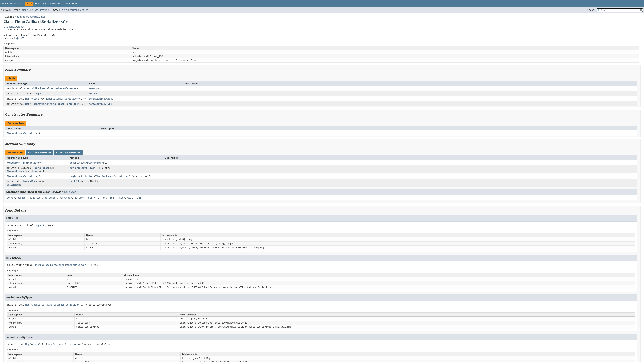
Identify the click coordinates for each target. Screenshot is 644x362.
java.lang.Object (13, 26)
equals (21, 197)
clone (10, 197)
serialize (76, 181)
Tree (44, 4)
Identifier (39, 104)
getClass (50, 197)
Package (18, 4)
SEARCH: (591, 10)
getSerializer (78, 168)
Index (67, 4)
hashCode (65, 197)
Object (18, 38)
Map (27, 98)
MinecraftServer (66, 88)
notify (78, 197)
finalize (35, 197)
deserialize (77, 162)
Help (74, 4)
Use (37, 4)
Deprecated (55, 4)
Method (44, 10)
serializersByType (100, 104)
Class (35, 98)
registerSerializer (82, 176)
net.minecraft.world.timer (30, 16)
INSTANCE (94, 88)
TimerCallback (30, 162)
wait (120, 197)
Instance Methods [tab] (39, 152)
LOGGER (93, 93)
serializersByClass (101, 98)
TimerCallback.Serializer (62, 98)
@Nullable (13, 162)
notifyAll (93, 197)
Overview (6, 4)
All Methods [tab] (15, 152)
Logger (39, 93)
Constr (34, 10)
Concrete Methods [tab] (68, 152)
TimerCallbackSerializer (39, 88)
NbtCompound (93, 162)
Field (25, 10)
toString (108, 197)
